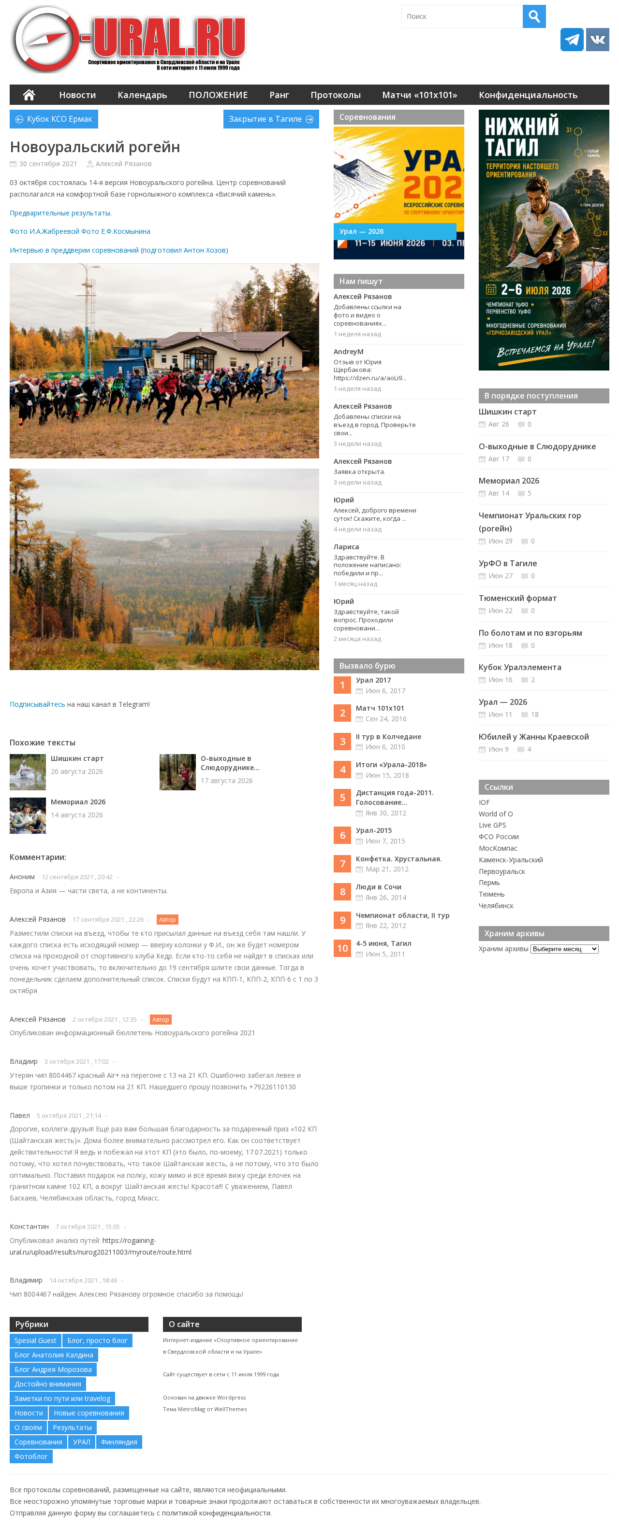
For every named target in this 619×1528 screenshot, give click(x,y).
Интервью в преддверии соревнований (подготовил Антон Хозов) (119, 250)
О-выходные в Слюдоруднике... (230, 763)
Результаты (72, 1427)
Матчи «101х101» (419, 94)
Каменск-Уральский (511, 859)
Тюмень (492, 894)
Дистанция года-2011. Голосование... (395, 797)
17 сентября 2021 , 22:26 (108, 919)
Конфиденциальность (528, 94)
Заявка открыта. (359, 471)
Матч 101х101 (380, 708)
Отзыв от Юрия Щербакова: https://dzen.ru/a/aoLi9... (370, 370)
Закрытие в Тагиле (265, 119)
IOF (484, 802)
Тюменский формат (518, 598)
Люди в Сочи (378, 886)
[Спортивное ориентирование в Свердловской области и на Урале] (130, 39)
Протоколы (335, 94)
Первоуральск (502, 871)
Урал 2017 (373, 680)
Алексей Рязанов (124, 163)
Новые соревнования (89, 1412)
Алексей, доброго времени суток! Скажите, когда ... (375, 514)
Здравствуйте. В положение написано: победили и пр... (367, 565)
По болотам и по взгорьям (530, 633)
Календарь (142, 94)
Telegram (572, 39)
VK (597, 39)
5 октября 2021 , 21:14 (69, 1115)
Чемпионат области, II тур (403, 915)
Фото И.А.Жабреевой (44, 231)
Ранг (279, 94)
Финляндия (119, 1441)
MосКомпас (498, 848)
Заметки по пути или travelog (62, 1398)
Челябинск (496, 905)
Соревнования (38, 1441)
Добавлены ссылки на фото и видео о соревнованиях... (367, 315)
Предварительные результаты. (61, 212)
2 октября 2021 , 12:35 (105, 1019)
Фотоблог (31, 1456)
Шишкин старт (77, 758)
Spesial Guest (36, 1340)
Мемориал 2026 (78, 801)
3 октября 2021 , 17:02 (76, 1061)
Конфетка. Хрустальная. (399, 858)
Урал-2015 (374, 830)
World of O (496, 813)
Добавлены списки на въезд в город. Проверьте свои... (375, 424)
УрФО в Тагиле (508, 563)
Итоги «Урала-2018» (391, 764)
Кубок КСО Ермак (59, 119)
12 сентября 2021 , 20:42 (77, 876)
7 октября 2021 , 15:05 (88, 1226)
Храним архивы (504, 948)
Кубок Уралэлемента (520, 667)
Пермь (489, 882)
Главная (29, 95)
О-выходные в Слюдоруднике (537, 446)
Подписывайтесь (37, 704)
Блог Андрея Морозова (53, 1369)
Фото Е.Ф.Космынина (115, 231)
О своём (28, 1427)
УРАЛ (81, 1441)
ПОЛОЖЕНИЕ (218, 94)
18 (535, 714)
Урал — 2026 (361, 231)
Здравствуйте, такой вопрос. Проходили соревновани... (366, 619)
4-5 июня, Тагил (384, 943)
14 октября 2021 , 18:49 (83, 1280)
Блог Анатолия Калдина (54, 1354)
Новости (77, 94)
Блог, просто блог (97, 1340)
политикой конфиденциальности (216, 1512)
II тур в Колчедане (388, 736)
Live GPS (492, 824)
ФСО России (499, 836)
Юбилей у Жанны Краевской (534, 736)
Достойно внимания (48, 1383)
